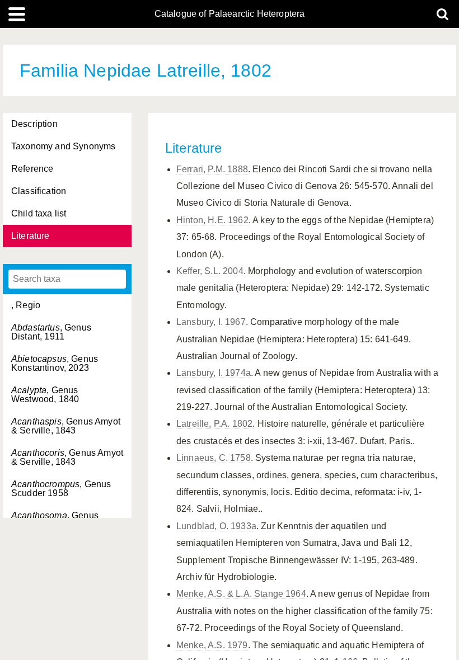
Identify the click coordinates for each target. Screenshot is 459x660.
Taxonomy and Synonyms (63, 146)
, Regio (25, 305)
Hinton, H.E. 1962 (212, 220)
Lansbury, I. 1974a (213, 373)
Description (34, 124)
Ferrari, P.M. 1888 (212, 169)
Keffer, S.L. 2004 (209, 271)
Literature (30, 236)
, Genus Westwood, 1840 (45, 394)
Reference (32, 168)
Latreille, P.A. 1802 (214, 423)
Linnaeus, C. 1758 (213, 458)
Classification (38, 191)
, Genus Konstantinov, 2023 (54, 363)
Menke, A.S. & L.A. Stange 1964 (241, 593)
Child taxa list (38, 213)
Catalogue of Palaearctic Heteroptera (229, 14)
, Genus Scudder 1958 (61, 488)
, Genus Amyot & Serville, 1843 (65, 426)
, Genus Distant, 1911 (51, 332)
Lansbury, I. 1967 (211, 322)
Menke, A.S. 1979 (212, 645)
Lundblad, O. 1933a (216, 526)
